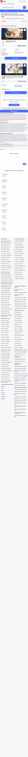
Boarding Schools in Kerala (20, 377)
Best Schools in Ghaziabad (6, 267)
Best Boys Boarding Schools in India (20, 407)
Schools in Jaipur (18, 337)
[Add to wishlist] (19, 30)
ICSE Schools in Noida (5, 358)
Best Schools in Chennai (5, 253)
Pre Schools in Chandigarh (19, 278)
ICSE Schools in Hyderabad (6, 362)
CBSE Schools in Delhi (5, 302)
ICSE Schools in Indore (5, 366)
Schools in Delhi (17, 312)
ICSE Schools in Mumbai (5, 356)
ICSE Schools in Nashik (5, 374)
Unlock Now (15, 104)
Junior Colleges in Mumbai (6, 275)
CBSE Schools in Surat (5, 311)
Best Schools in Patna (5, 269)
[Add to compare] (25, 30)
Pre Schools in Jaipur (18, 268)
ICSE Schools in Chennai (5, 379)
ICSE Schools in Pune (5, 360)
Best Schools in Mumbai (5, 244)
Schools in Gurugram (18, 326)
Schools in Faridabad (18, 329)
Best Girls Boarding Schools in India (20, 403)
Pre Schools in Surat (18, 272)
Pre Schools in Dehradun (19, 253)
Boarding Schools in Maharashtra (18, 364)
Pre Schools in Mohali (19, 276)
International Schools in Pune (20, 301)
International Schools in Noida (20, 308)
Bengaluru (3, 386)
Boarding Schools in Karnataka (20, 366)
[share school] (22, 30)
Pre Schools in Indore (19, 274)
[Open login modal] (20, 1)
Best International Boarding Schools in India (20, 413)
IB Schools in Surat (4, 345)
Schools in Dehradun (18, 322)
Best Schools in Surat (5, 263)
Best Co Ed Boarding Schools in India (20, 410)
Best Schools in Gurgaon (5, 246)
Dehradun (3, 394)
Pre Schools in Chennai (19, 249)
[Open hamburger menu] (27, 1)
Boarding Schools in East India (20, 396)
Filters (18, 10)
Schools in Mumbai (18, 314)
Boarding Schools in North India (21, 389)
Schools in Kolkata (18, 320)
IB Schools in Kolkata (5, 324)
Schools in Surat (18, 341)
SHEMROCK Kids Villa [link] (11, 41)
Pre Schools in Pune (18, 255)
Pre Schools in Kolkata (19, 251)
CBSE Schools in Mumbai (5, 292)
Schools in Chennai (18, 318)
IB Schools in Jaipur (4, 335)
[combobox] (12, 7)
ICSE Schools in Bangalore (6, 368)
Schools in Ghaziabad (19, 331)
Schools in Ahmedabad (19, 339)
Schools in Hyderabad (19, 316)
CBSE (2, 119)
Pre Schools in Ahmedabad (20, 270)
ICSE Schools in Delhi (5, 372)
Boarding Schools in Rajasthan (20, 368)
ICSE (4, 119)
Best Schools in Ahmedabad (6, 261)
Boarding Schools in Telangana (20, 383)
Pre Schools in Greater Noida (20, 265)
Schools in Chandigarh (19, 347)
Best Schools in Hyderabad (6, 255)
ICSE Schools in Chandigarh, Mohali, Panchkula (6, 382)
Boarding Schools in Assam (20, 354)
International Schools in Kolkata (20, 299)
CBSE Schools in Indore (5, 313)
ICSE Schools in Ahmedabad (6, 370)
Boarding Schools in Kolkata (20, 359)
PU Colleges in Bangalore (6, 273)
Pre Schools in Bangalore (19, 240)
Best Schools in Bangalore (6, 242)
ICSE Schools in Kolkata (5, 351)
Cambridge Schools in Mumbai (7, 283)
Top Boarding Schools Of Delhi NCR (20, 416)
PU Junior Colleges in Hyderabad (7, 280)
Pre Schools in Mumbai (19, 245)
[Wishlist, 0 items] (22, 1)
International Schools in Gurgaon (21, 306)
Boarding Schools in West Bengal (21, 373)
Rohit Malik (12, 18)
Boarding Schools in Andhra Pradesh (20, 381)
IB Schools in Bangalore (5, 339)
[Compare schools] (26, 378)
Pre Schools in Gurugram (19, 257)
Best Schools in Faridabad (6, 265)
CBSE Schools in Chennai (5, 296)
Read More (2, 149)
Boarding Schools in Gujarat (20, 361)
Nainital (2, 390)
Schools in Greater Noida (19, 335)
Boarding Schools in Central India (20, 394)
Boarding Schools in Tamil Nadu (21, 351)
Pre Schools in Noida (18, 263)
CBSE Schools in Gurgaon (5, 304)
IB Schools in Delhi (4, 328)
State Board (8, 119)
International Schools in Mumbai (21, 292)
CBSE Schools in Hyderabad (6, 294)
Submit (24, 164)
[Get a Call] (2, 58)
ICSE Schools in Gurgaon (5, 354)
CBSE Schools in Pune (5, 300)
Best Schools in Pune (5, 259)
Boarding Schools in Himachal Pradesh (20, 371)
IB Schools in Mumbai (5, 330)
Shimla (2, 388)
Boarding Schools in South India (21, 391)
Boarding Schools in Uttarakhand (21, 375)
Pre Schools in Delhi (18, 243)
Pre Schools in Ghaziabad (19, 261)
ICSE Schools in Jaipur (5, 364)
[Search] (24, 7)
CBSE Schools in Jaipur (5, 306)
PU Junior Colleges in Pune (6, 277)
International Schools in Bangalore (19, 290)
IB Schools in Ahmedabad (6, 341)
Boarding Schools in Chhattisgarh (18, 357)
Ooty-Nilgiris (3, 396)
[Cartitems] (24, 1)
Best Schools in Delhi (5, 251)
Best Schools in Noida (5, 249)
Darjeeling (3, 398)
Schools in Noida (18, 333)
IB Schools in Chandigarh (5, 347)
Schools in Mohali (18, 345)
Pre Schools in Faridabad (19, 259)
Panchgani (3, 392)
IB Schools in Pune (4, 332)
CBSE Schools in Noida (5, 290)
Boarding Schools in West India (20, 398)
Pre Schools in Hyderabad (19, 247)
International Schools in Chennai (21, 297)
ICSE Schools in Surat (5, 376)
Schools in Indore (18, 343)
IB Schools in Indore (5, 343)
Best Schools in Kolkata (5, 257)
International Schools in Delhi (20, 304)
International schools (15, 119)
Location (6, 10)
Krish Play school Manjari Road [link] (13, 77)
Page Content (14, 111)
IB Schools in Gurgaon (5, 326)
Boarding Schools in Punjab (20, 385)
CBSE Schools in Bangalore (6, 288)
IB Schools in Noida (4, 320)
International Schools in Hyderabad (19, 295)
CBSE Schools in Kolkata (5, 298)
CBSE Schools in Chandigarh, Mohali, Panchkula (6, 316)
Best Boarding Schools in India (20, 400)
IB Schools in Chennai (5, 337)
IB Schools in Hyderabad (5, 322)
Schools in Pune (17, 324)
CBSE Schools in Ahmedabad (6, 308)
